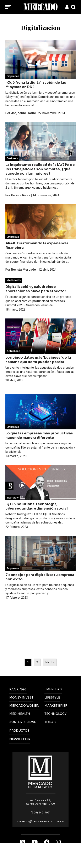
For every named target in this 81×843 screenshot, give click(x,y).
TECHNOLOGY (55, 714)
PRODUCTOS (19, 730)
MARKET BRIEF (55, 705)
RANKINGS (18, 689)
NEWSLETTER (19, 739)
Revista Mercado (23, 269)
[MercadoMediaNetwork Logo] (40, 771)
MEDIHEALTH (19, 714)
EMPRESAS (53, 689)
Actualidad (13, 351)
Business (12, 158)
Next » (49, 662)
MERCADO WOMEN (24, 705)
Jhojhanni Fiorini (23, 113)
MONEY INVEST (21, 697)
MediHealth (14, 280)
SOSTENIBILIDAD (23, 722)
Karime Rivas (20, 195)
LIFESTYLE (52, 697)
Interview (13, 497)
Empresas (13, 76)
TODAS (50, 722)
